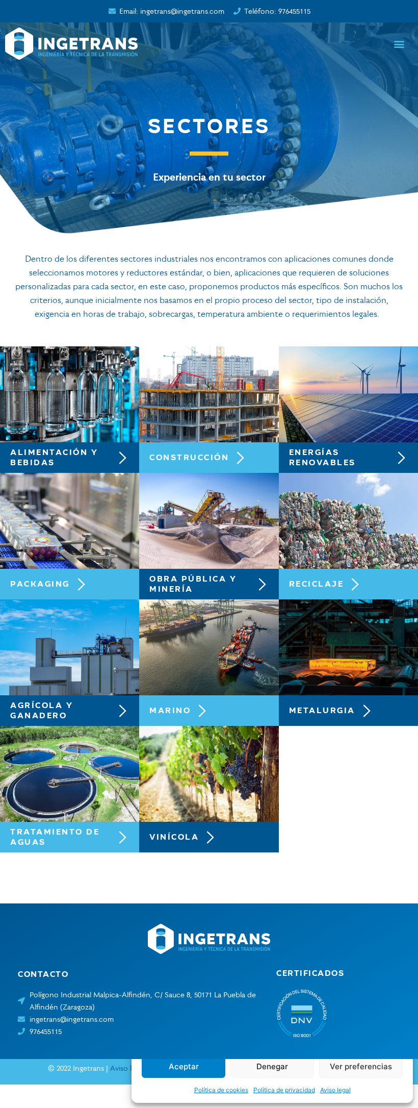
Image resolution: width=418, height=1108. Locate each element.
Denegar (272, 1066)
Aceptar (184, 1066)
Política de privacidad (284, 1090)
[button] (399, 43)
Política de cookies (221, 1090)
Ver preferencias (361, 1066)
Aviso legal (335, 1090)
